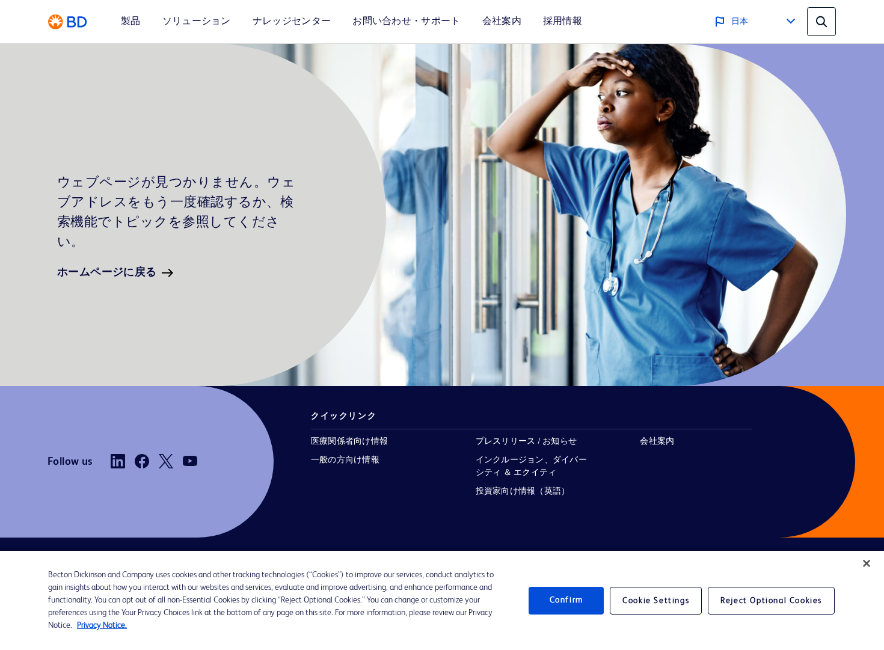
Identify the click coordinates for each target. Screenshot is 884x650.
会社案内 (657, 441)
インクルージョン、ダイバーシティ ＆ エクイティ (531, 466)
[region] (442, 600)
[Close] (866, 563)
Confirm (566, 600)
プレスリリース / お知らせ (526, 441)
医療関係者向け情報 (349, 441)
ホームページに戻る (107, 272)
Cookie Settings (655, 600)
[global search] (821, 21)
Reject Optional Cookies (771, 600)
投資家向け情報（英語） (523, 491)
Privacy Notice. (102, 625)
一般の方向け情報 (345, 460)
